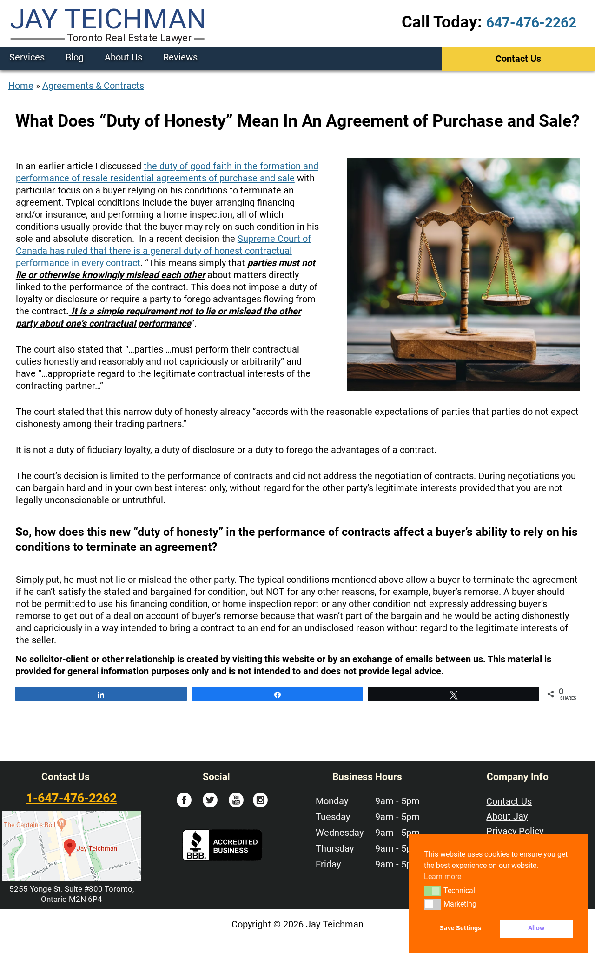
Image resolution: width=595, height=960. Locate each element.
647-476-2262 (531, 22)
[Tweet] (453, 694)
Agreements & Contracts (93, 85)
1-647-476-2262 (71, 798)
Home (20, 85)
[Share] (101, 694)
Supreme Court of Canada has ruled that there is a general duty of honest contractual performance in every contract (163, 250)
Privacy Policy (514, 831)
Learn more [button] (442, 876)
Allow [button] (536, 928)
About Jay (507, 816)
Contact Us (518, 58)
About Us (123, 57)
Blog (75, 57)
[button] (432, 891)
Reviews (180, 57)
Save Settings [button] (460, 928)
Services (27, 57)
